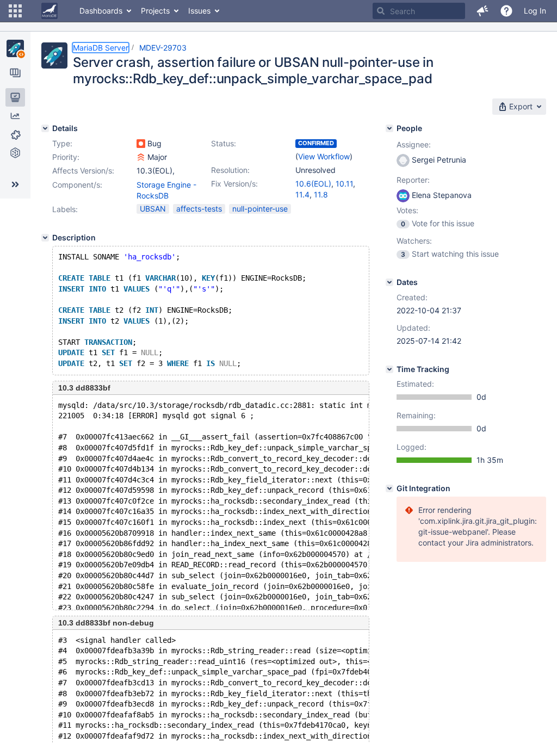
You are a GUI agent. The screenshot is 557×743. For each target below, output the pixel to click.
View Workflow (324, 156)
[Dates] (389, 282)
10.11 (344, 183)
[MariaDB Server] (15, 48)
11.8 (321, 194)
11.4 (302, 194)
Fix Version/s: (234, 183)
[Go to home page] (49, 11)
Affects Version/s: (83, 170)
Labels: (65, 209)
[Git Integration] (389, 488)
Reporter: (413, 179)
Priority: (65, 157)
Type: (62, 143)
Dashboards (100, 10)
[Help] (506, 11)
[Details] (45, 128)
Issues (199, 10)
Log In (535, 10)
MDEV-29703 (163, 47)
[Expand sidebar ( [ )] (15, 184)
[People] (389, 128)
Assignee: (414, 144)
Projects (155, 10)
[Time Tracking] (389, 369)
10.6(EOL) (313, 183)
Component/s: (77, 184)
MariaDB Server (100, 47)
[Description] (45, 238)
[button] (15, 11)
